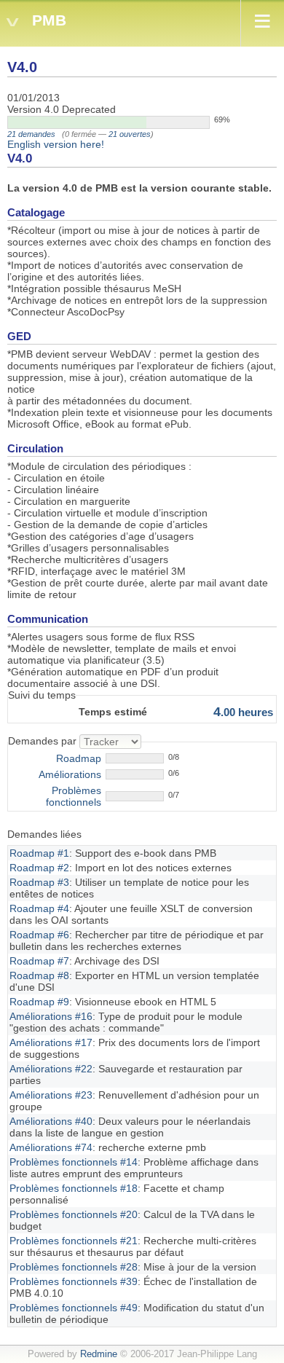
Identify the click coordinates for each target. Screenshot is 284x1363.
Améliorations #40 (50, 1121)
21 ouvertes (130, 134)
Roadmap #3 (39, 882)
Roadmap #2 (39, 867)
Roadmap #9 (39, 1001)
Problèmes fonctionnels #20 (73, 1214)
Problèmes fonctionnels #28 (73, 1267)
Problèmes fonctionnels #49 (73, 1307)
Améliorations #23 (50, 1095)
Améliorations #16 (50, 1016)
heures (243, 712)
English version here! (55, 144)
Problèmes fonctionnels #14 (73, 1162)
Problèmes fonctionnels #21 (73, 1240)
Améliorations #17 (50, 1042)
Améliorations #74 (50, 1147)
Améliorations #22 (50, 1069)
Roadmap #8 (39, 975)
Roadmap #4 (39, 908)
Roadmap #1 (39, 853)
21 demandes (31, 134)
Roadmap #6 (39, 934)
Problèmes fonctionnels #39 (73, 1281)
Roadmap (78, 758)
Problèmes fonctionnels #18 (73, 1188)
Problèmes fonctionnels (73, 796)
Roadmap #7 (39, 961)
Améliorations (70, 774)
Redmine (98, 1354)
